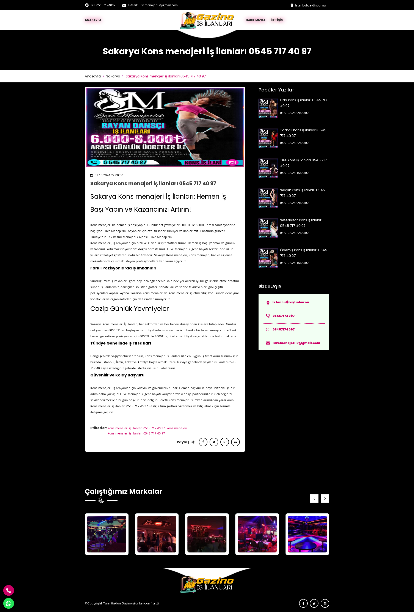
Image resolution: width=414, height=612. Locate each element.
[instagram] (325, 603)
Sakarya (113, 76)
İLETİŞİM (277, 20)
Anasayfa (93, 76)
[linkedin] (235, 442)
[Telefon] (8, 590)
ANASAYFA (93, 20)
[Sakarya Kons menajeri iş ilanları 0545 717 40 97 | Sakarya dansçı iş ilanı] (107, 534)
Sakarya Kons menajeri (170, 255)
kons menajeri (177, 428)
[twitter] (214, 442)
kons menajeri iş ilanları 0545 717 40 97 (136, 428)
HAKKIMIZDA (255, 20)
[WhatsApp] (8, 603)
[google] (224, 442)
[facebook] (203, 442)
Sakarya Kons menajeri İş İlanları (114, 324)
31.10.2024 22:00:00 (109, 175)
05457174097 (105, 5)
